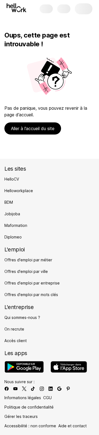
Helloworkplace (18, 190)
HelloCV (11, 179)
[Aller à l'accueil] (16, 7)
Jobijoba (12, 213)
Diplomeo (13, 237)
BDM (8, 202)
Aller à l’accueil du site (32, 128)
